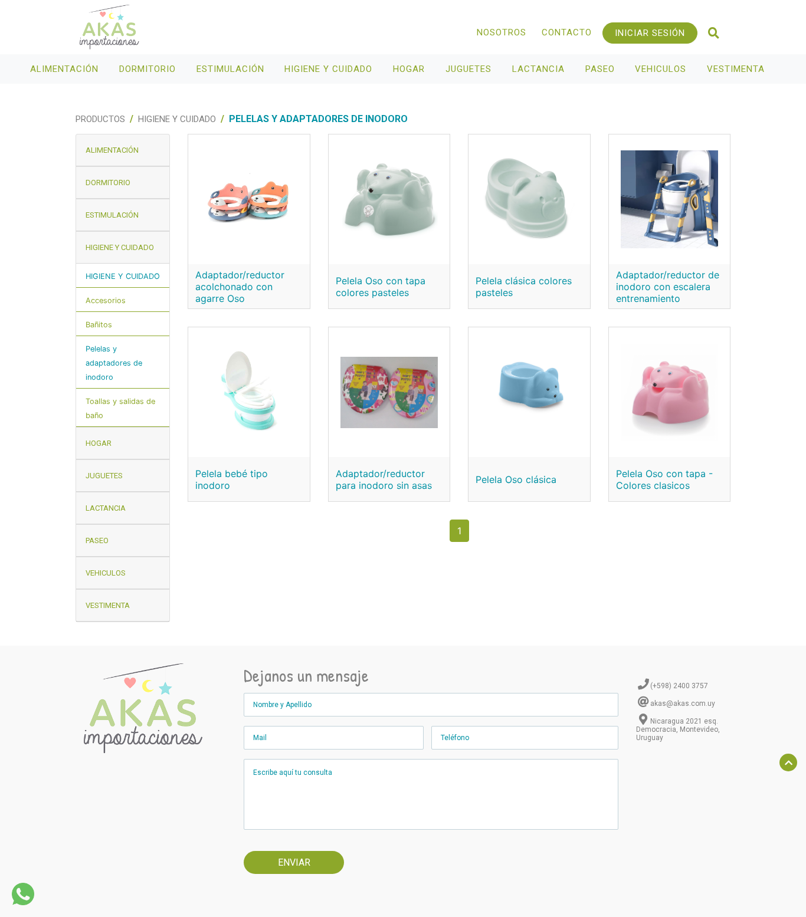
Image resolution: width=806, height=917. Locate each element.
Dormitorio (149, 69)
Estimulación (231, 69)
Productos (100, 119)
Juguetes (469, 69)
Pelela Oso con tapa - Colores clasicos (664, 479)
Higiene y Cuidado (329, 69)
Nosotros (501, 32)
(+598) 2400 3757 (679, 686)
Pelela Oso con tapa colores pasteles (380, 286)
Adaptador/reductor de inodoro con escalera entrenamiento (667, 286)
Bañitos (99, 324)
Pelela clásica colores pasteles (524, 286)
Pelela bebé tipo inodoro (231, 479)
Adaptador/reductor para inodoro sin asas (384, 479)
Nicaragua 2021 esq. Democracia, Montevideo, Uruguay (678, 729)
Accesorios (106, 300)
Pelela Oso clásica (516, 479)
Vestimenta (737, 69)
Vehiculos (662, 69)
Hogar (410, 69)
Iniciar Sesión (650, 33)
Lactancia (540, 69)
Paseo (601, 69)
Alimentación (65, 69)
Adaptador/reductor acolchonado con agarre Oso (239, 286)
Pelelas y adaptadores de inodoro (114, 363)
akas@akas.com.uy (682, 703)
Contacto (567, 32)
